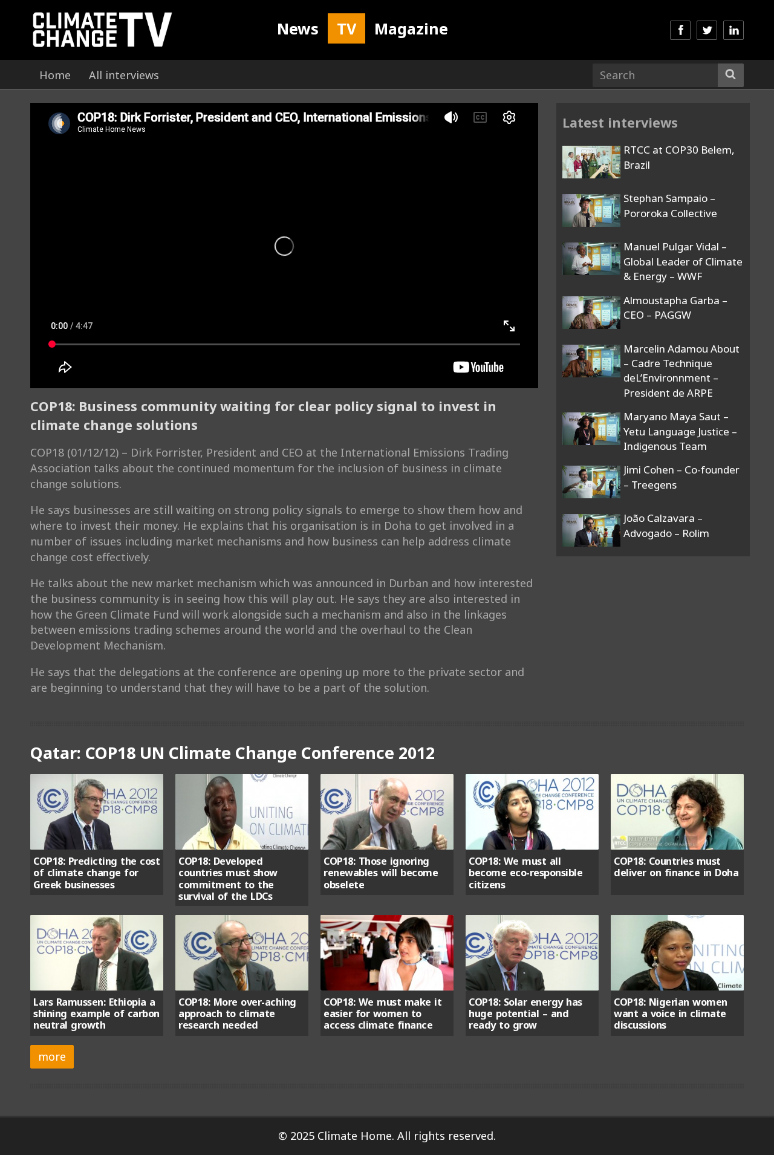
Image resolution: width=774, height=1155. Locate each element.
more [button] (52, 1056)
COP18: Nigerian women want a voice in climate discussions (670, 1013)
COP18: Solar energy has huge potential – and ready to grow (525, 1013)
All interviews (124, 75)
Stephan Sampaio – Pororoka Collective (670, 205)
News (298, 28)
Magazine (411, 28)
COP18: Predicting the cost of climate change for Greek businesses (96, 872)
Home (55, 75)
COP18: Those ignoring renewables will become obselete (381, 872)
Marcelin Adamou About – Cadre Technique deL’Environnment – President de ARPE (681, 371)
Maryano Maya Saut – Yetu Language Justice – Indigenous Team (680, 431)
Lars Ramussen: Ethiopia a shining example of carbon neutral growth (96, 1013)
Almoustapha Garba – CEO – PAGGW (675, 307)
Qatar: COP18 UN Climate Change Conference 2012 (232, 752)
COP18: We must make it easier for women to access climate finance (382, 1013)
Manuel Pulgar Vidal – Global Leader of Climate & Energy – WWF (683, 261)
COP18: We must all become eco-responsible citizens (525, 872)
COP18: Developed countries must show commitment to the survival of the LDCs (228, 878)
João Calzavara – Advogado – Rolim (666, 525)
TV (346, 28)
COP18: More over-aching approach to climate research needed (237, 1013)
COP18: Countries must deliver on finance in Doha (676, 866)
